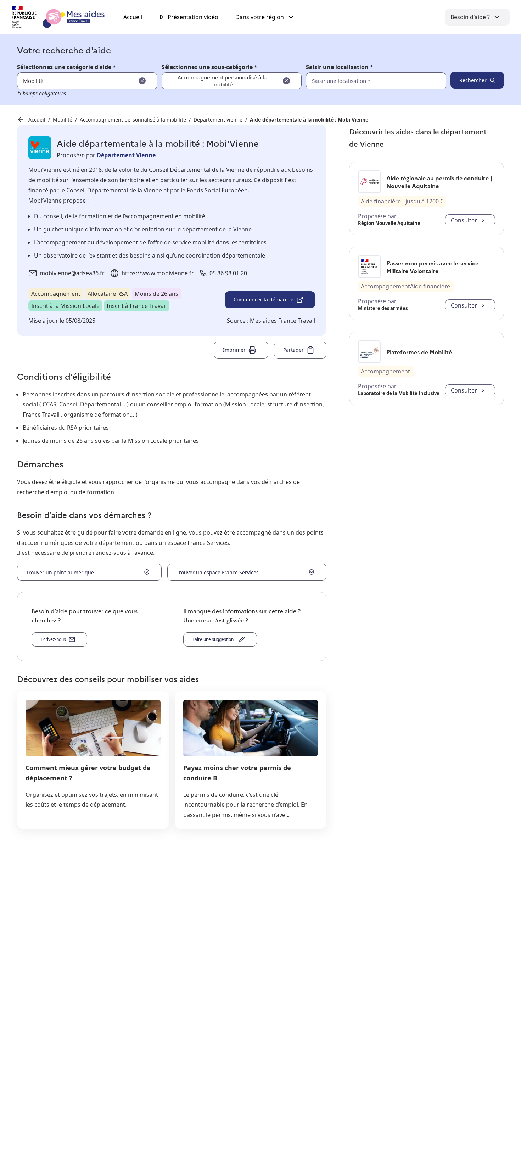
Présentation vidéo (193, 17)
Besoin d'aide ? (470, 17)
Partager (293, 349)
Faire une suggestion (214, 639)
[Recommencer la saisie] (142, 80)
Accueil (132, 17)
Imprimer (234, 349)
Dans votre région (259, 17)
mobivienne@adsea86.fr (72, 273)
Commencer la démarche (263, 299)
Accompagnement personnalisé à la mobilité (133, 119)
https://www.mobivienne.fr (158, 273)
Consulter (464, 220)
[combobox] (360, 80)
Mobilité (62, 119)
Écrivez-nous (53, 639)
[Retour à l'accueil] (64, 17)
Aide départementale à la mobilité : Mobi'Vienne (309, 119)
